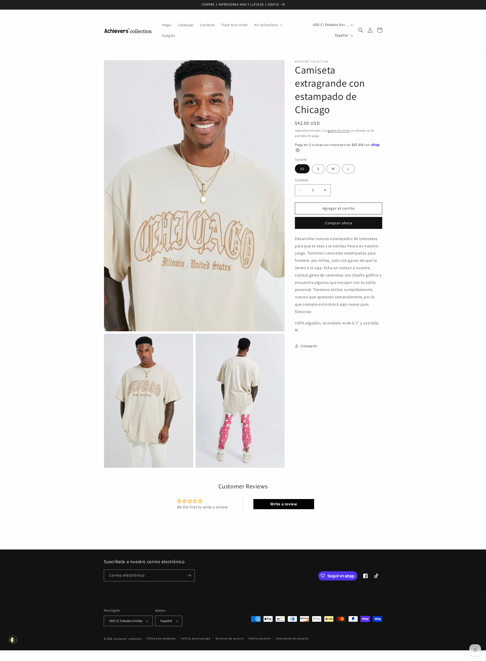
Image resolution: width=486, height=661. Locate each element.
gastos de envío (339, 130)
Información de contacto (292, 638)
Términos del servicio (229, 638)
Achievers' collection (128, 638)
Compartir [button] (309, 345)
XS (302, 169)
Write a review (283, 504)
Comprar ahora (338, 222)
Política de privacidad (195, 638)
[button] (268, 25)
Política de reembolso (161, 638)
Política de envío (260, 638)
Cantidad (301, 180)
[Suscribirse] (189, 575)
